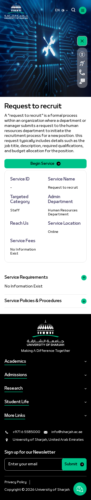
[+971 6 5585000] (82, 72)
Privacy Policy (15, 482)
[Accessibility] (82, 54)
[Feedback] (82, 81)
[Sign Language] (82, 63)
